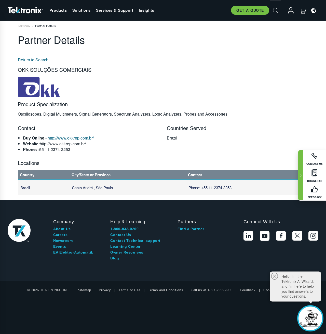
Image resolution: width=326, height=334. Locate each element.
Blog (114, 258)
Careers (60, 235)
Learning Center (125, 246)
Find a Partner (191, 229)
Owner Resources (126, 252)
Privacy (105, 290)
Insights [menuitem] (146, 10)
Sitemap (84, 290)
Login (288, 10)
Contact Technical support (135, 241)
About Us (62, 229)
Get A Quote (250, 10)
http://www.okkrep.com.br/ (71, 138)
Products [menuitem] (58, 10)
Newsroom (63, 241)
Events (59, 246)
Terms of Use (129, 290)
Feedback (248, 290)
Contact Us (120, 235)
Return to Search (33, 60)
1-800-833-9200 (124, 229)
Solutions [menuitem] (81, 10)
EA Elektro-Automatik (73, 252)
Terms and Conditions (165, 290)
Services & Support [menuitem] (114, 10)
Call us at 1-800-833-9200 (211, 290)
